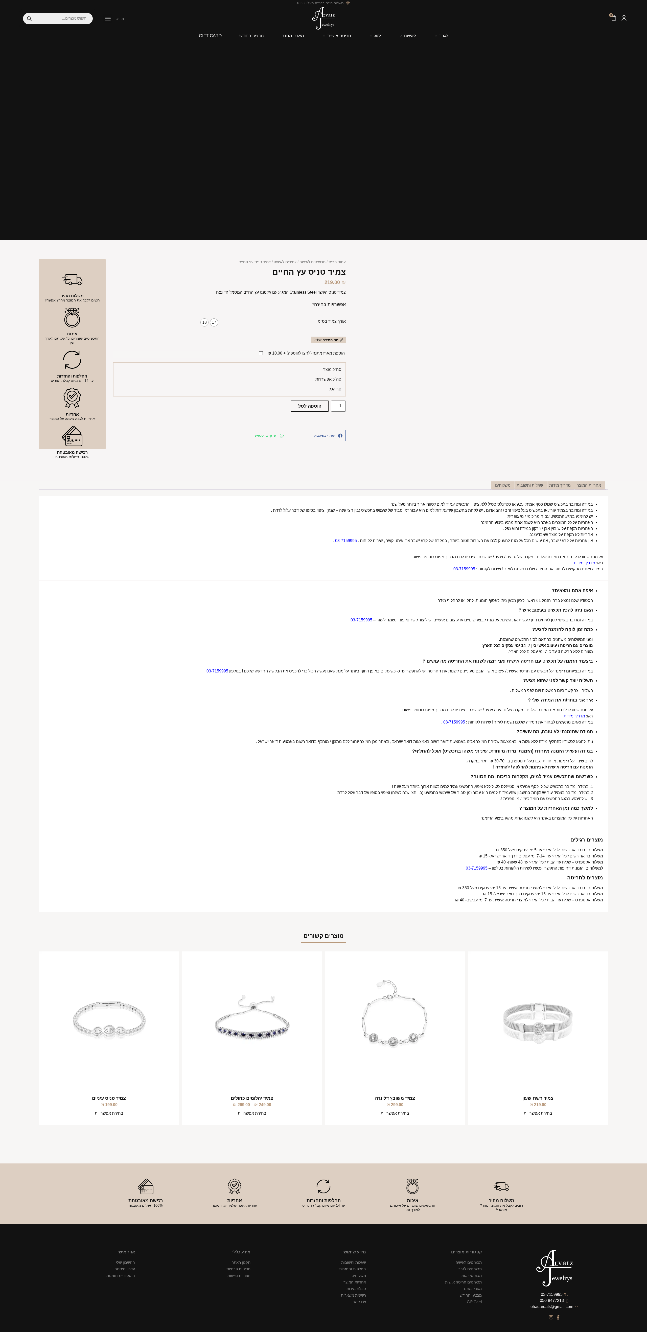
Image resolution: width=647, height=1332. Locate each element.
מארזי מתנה (472, 1289)
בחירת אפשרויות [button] (538, 1113)
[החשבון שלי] (624, 18)
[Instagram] (551, 1317)
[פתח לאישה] (401, 36)
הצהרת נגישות (238, 1275)
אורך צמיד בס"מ (332, 321)
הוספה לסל (309, 406)
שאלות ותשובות (353, 1262)
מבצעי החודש (470, 1295)
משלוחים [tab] (503, 485)
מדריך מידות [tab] (560, 485)
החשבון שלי (125, 1262)
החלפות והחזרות (352, 1269)
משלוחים (359, 1275)
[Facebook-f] (558, 1317)
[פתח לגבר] (436, 36)
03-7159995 (346, 541)
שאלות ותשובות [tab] (530, 485)
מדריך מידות (584, 563)
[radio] (214, 322)
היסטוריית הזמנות (120, 1275)
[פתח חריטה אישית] (324, 36)
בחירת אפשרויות (395, 1113)
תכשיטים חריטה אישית (463, 1282)
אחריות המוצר (354, 1282)
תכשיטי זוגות (471, 1275)
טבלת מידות (356, 1289)
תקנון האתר (241, 1262)
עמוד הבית (337, 262)
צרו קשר (359, 1302)
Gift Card (474, 1302)
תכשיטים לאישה (312, 262)
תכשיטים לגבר (469, 1269)
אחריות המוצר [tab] (589, 485)
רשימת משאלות (353, 1295)
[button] (107, 18)
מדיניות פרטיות (238, 1269)
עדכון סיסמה (124, 1269)
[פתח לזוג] (371, 36)
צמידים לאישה (285, 262)
